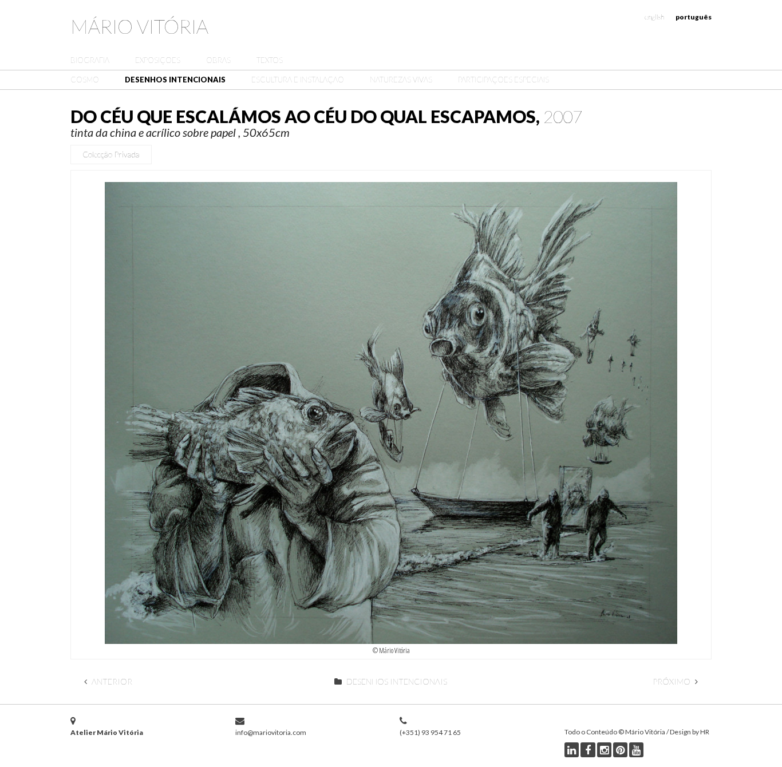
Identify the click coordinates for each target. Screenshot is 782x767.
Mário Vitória (139, 26)
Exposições (157, 60)
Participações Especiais (503, 79)
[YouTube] (636, 749)
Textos (269, 60)
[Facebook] (587, 749)
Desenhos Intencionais (175, 79)
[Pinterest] (620, 749)
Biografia (89, 60)
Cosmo (84, 79)
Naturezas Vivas (401, 79)
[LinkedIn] (571, 749)
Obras (218, 60)
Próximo (672, 681)
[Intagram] (604, 749)
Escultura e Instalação (297, 79)
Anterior (111, 681)
